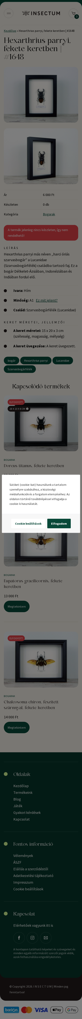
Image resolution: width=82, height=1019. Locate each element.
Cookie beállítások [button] (28, 523)
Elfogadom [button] (59, 523)
